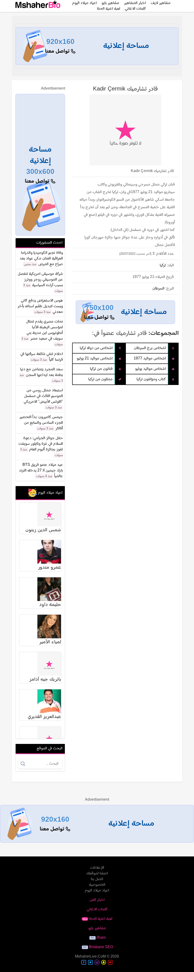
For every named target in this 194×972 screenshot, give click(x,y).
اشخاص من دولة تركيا (96, 348)
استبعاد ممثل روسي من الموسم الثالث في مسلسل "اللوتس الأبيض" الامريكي (43, 396)
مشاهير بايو (97, 928)
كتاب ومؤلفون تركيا (151, 379)
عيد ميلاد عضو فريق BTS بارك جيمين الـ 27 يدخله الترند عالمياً (41, 470)
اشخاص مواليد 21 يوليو (95, 358)
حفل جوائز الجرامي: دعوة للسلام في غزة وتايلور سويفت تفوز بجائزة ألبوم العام (40, 443)
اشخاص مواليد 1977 (150, 358)
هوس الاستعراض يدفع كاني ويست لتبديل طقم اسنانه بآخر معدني (40, 306)
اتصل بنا (97, 879)
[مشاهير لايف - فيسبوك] (84, 962)
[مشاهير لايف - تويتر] (90, 962)
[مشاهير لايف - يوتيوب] (110, 962)
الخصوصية (97, 885)
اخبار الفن (97, 900)
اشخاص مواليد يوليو (150, 369)
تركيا (163, 265)
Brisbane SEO (101, 947)
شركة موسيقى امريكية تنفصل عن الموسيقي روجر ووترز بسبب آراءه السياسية (40, 279)
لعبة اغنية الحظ (108, 9)
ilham (101, 938)
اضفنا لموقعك (97, 873)
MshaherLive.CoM (90, 957)
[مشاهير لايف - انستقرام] (97, 962)
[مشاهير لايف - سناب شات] (103, 962)
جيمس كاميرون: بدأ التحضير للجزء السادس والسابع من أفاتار (41, 422)
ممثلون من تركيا (100, 379)
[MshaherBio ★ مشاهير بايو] (37, 6)
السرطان (158, 288)
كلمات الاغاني (135, 9)
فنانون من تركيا (101, 369)
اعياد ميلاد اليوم (97, 890)
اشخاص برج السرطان (150, 348)
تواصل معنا (58, 51)
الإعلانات (97, 868)
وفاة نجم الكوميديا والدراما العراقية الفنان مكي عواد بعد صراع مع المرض (41, 258)
